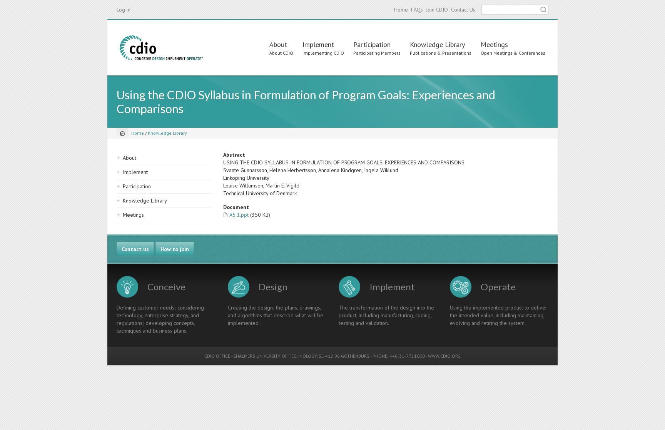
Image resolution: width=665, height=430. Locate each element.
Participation (372, 44)
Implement (318, 44)
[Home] (161, 47)
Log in (123, 9)
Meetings (494, 44)
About (278, 44)
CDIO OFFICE (217, 356)
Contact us (135, 249)
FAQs (417, 9)
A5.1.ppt (239, 214)
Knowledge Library (437, 44)
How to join (174, 249)
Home (401, 9)
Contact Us (463, 9)
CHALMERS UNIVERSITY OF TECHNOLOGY (275, 356)
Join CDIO (437, 9)
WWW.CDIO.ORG (444, 356)
